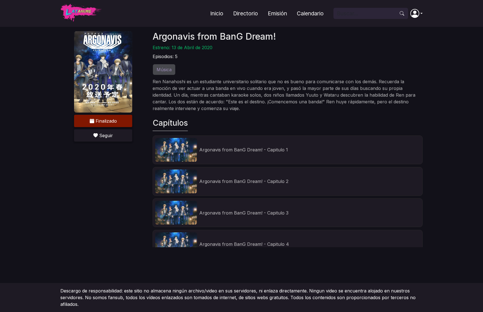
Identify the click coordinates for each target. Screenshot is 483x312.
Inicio (216, 13)
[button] (416, 13)
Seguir (105, 135)
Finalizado (105, 121)
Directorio (245, 13)
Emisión (277, 13)
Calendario (310, 13)
